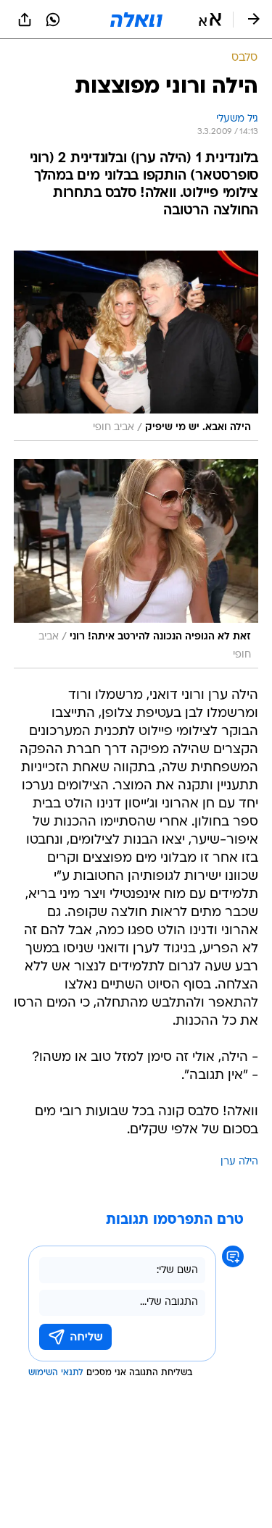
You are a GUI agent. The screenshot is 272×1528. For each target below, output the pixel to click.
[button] (210, 19)
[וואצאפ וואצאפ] (53, 19)
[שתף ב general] (25, 20)
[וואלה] (136, 19)
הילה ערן (239, 1162)
